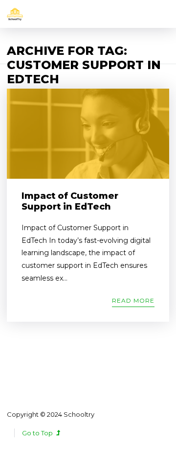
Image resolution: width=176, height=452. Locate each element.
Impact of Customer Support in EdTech (70, 201)
